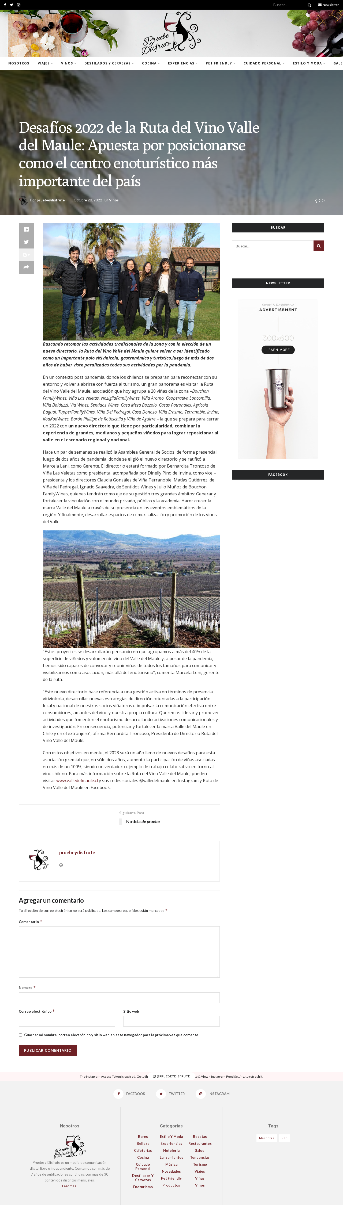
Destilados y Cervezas (107, 63)
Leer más (69, 1186)
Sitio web (131, 1011)
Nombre (27, 987)
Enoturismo (143, 1187)
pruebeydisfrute (51, 200)
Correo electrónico (37, 1011)
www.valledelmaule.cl (77, 780)
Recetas (200, 1136)
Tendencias (200, 1157)
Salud (199, 1150)
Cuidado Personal (262, 63)
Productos (171, 1185)
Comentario (30, 921)
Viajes (44, 63)
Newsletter (330, 5)
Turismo (200, 1164)
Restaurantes (200, 1143)
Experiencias (181, 63)
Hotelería (171, 1150)
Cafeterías (143, 1150)
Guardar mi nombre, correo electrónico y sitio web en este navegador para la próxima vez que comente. (111, 1035)
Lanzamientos (171, 1157)
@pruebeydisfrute (173, 1076)
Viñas (199, 1178)
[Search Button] (308, 5)
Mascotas (267, 1138)
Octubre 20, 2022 (88, 200)
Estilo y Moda (307, 63)
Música (171, 1164)
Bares (143, 1136)
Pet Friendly (219, 63)
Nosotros (18, 63)
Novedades (171, 1171)
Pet (284, 1138)
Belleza (143, 1143)
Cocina (149, 63)
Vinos (67, 63)
